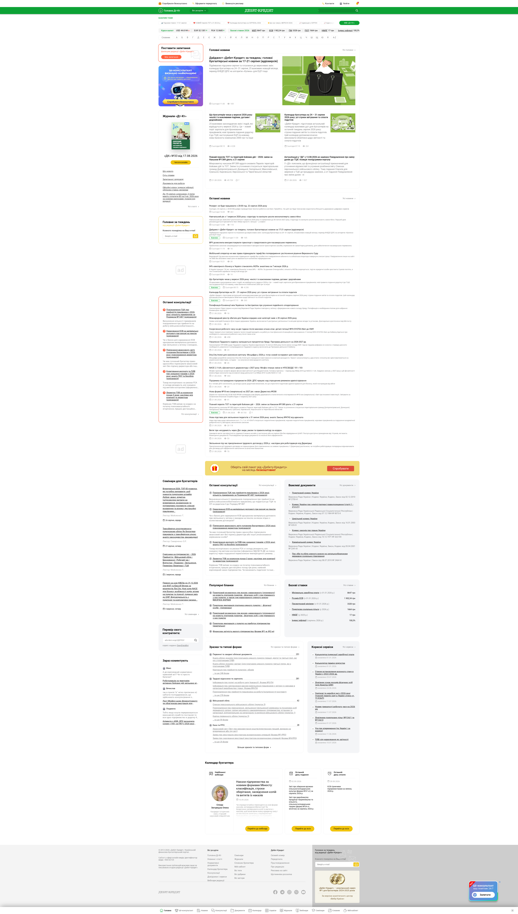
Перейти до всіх (303, 828)
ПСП (307, 30)
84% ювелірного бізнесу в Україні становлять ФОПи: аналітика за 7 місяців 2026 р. (248, 266)
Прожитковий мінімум (303, 604)
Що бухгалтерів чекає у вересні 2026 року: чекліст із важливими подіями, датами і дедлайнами (231, 117)
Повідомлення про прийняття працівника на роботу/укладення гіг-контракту (250, 692)
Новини (204, 910)
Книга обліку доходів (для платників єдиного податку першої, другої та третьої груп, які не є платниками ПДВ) (255, 659)
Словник (166, 37)
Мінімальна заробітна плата (305, 592)
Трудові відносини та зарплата (228, 678)
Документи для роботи (174, 183)
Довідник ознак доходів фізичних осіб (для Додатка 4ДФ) (333, 683)
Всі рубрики (240, 874)
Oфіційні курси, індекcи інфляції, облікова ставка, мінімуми (178, 188)
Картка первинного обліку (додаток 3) (231, 716)
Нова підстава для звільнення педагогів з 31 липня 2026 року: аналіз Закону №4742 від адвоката (256, 417)
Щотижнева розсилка (281, 874)
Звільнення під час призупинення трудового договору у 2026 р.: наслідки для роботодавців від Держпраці (260, 443)
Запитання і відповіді (173, 179)
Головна (167, 910)
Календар (257, 910)
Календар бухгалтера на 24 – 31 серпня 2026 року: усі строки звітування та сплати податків (306, 117)
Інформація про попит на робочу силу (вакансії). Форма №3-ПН (243, 682)
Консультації (213, 873)
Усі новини (348, 198)
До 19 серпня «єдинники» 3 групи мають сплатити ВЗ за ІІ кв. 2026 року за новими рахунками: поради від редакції (181, 197)
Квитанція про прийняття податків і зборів (233, 670)
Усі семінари (191, 614)
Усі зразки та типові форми (284, 647)
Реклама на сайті (279, 870)
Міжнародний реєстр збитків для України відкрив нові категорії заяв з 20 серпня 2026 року (253, 318)
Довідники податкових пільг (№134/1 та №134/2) (334, 718)
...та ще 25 (220, 742)
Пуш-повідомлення (280, 863)
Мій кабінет (240, 867)
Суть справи (168, 175)
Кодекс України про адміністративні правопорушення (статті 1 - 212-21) (322, 505)
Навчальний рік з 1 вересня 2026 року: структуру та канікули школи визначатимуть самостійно (255, 216)
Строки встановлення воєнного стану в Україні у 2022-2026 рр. (334, 672)
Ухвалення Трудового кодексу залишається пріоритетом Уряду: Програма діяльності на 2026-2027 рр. (257, 342)
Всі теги (238, 870)
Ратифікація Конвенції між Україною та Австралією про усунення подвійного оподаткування (254, 305)
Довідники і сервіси (217, 877)
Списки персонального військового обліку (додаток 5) (239, 704)
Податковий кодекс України (305, 493)
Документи (240, 910)
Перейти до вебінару (257, 828)
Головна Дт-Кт (172, 10)
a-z (334, 37)
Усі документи (347, 485)
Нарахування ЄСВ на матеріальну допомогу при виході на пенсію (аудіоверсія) (244, 510)
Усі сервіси (348, 647)
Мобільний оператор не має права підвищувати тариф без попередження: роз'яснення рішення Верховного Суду (263, 253)
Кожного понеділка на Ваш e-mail (179, 230)
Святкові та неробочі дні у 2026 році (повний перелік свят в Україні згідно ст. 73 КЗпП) (334, 695)
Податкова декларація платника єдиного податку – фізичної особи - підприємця (242, 606)
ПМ (290, 30)
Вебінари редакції (215, 880)
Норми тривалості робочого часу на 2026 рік (335, 707)
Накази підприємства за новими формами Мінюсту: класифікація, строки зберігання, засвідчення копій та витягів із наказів (256, 788)
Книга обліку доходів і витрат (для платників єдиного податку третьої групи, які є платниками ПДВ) (252, 665)
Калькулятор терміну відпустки (330, 663)
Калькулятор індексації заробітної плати (334, 654)
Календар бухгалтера (217, 869)
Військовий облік (221, 701)
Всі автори (239, 878)
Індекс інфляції (345, 30)
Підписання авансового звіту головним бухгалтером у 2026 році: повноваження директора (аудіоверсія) (244, 526)
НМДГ (325, 30)
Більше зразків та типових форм (253, 747)
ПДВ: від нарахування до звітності (331, 739)
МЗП (254, 30)
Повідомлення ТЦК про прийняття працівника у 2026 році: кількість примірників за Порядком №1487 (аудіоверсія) (241, 494)
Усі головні (348, 50)
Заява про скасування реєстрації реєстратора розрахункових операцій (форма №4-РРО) (255, 738)
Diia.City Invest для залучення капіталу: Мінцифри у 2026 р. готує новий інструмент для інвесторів (256, 355)
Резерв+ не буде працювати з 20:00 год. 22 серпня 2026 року (238, 206)
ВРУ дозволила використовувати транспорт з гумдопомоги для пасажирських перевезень (253, 242)
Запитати (485, 894)
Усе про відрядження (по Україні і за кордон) (332, 729)
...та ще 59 (220, 720)
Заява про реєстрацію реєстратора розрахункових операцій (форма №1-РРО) (249, 735)
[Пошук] (195, 640)
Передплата (276, 859)
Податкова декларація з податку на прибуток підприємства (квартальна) (241, 624)
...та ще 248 (221, 673)
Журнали (238, 859)
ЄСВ (271, 30)
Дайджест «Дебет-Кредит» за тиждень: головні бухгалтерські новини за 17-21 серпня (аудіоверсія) (243, 59)
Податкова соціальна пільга (305, 609)
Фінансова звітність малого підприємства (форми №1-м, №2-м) (243, 631)
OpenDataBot (183, 645)
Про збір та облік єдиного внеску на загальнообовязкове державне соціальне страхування (320, 555)
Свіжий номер (277, 855)
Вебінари (304, 910)
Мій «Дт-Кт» (349, 23)
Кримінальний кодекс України (306, 542)
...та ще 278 (221, 695)
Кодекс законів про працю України (309, 530)
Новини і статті (214, 859)
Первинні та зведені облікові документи (232, 654)
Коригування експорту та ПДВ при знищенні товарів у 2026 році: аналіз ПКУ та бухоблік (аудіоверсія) (244, 543)
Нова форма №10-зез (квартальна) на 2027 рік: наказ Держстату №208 (242, 391)
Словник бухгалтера (244, 863)
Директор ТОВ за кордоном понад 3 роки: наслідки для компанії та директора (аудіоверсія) (244, 559)
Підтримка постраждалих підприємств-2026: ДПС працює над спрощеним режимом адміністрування (257, 380)
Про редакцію (277, 867)
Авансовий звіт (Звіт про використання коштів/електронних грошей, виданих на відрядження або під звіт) (252, 730)
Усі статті (192, 206)
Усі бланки (269, 585)
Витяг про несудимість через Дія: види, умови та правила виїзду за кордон (245, 430)
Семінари (238, 855)
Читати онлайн (181, 162)
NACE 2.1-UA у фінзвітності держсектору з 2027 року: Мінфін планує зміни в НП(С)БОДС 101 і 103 (255, 368)
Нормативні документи (213, 864)
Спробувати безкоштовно (174, 3)
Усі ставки (348, 585)
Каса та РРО (218, 725)
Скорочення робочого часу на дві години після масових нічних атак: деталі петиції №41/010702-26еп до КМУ (261, 329)
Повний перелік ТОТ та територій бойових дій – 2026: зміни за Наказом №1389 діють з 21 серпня (240, 158)
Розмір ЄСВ (297, 598)
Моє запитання (171, 57)
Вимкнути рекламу (234, 3)
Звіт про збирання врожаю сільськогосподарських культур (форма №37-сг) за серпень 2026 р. (301, 789)
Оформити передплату (206, 3)
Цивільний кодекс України (304, 518)
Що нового (168, 171)
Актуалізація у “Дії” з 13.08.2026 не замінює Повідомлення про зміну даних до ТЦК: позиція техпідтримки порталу (319, 158)
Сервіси (272, 910)
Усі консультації (267, 485)
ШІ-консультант (186, 910)
